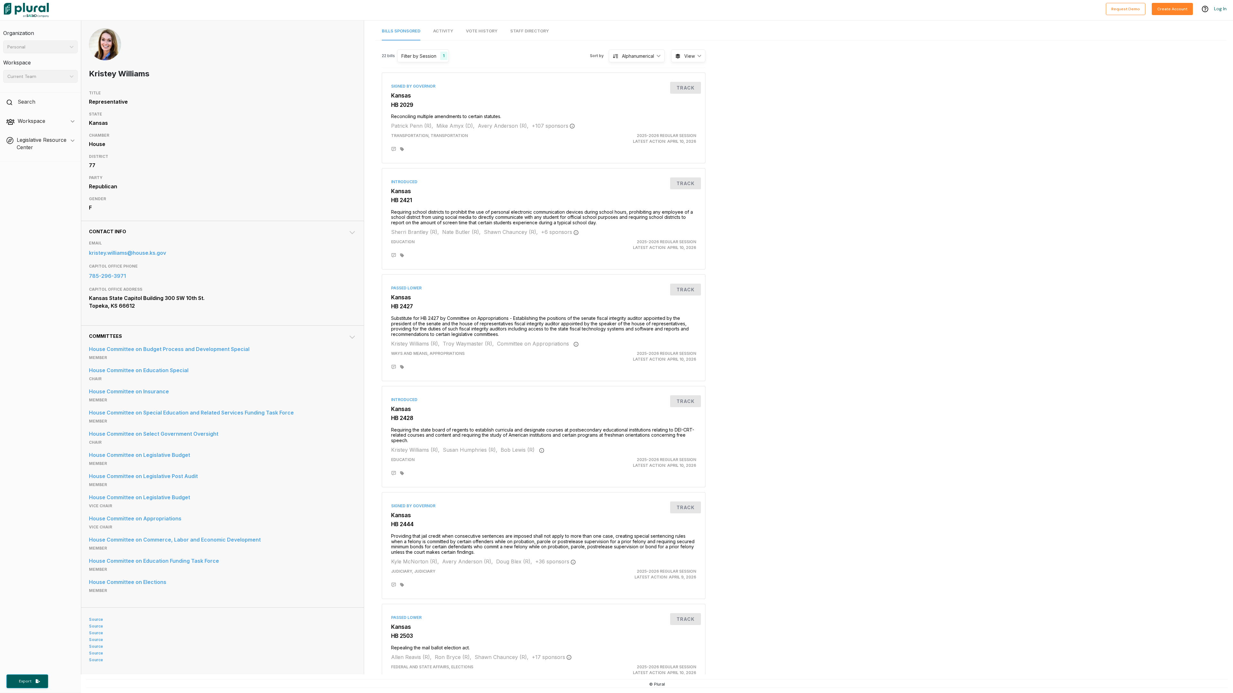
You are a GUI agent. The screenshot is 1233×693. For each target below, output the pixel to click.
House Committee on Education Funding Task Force (154, 561)
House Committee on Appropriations (135, 518)
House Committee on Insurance (129, 391)
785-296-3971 (107, 276)
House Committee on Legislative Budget (139, 455)
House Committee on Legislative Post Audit (143, 476)
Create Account (1172, 9)
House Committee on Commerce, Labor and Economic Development (175, 539)
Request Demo (1125, 9)
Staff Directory (529, 31)
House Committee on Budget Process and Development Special (169, 349)
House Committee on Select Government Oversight (153, 434)
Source (96, 619)
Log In (1220, 9)
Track (686, 87)
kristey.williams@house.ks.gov (127, 253)
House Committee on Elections (127, 582)
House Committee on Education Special (138, 370)
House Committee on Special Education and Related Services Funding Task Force (191, 412)
